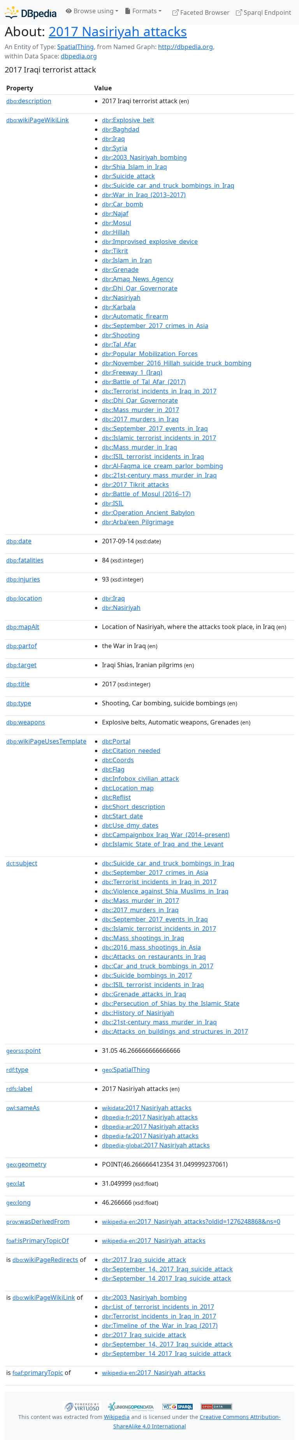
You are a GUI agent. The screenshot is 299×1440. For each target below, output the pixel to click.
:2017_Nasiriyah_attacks (154, 1240)
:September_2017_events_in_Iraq (155, 428)
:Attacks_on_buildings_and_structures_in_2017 (175, 1031)
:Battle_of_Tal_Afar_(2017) (144, 381)
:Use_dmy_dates (130, 825)
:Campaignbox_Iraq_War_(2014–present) (166, 834)
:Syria (114, 148)
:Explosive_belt (128, 120)
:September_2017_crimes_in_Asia (155, 325)
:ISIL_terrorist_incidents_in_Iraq (153, 456)
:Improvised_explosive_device (150, 241)
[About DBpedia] (30, 12)
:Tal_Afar (119, 344)
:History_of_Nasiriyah (138, 1012)
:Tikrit (115, 251)
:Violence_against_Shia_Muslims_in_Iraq (165, 891)
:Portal (116, 741)
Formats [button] (144, 11)
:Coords (118, 760)
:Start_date (122, 816)
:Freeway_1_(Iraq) (132, 372)
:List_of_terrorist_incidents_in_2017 (158, 1307)
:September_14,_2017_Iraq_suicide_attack (167, 1269)
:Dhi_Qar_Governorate (140, 288)
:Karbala (118, 307)
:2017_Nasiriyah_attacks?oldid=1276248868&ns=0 (191, 1221)
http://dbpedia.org (185, 46)
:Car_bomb (122, 204)
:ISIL (112, 503)
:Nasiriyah (121, 297)
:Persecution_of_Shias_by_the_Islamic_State (170, 1003)
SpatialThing (75, 46)
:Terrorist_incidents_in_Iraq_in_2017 (159, 391)
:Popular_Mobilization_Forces (150, 353)
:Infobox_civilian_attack (140, 778)
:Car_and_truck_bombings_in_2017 (157, 966)
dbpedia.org (79, 56)
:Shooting (121, 335)
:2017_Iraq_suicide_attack (144, 1259)
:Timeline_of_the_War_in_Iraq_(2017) (160, 1325)
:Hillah (116, 232)
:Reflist (116, 797)
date (19, 541)
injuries (23, 579)
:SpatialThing (126, 1069)
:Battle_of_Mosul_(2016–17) (146, 494)
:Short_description (133, 806)
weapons (25, 722)
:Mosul (116, 223)
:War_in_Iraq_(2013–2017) (144, 194)
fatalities (25, 560)
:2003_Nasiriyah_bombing (144, 157)
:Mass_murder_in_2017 (140, 409)
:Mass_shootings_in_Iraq (143, 938)
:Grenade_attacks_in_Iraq (144, 994)
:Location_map (128, 788)
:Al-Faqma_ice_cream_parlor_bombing (162, 466)
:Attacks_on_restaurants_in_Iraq (154, 956)
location (24, 598)
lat (15, 1183)
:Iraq (113, 138)
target (21, 665)
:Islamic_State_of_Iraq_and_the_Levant (162, 844)
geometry (26, 1164)
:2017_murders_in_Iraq (140, 419)
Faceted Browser (204, 12)
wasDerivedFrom (38, 1221)
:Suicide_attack (128, 176)
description (28, 101)
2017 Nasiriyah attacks (118, 31)
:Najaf (115, 213)
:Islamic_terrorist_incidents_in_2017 (159, 438)
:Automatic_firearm (135, 316)
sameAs (23, 1107)
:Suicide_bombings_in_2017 (147, 975)
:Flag (113, 769)
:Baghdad (120, 129)
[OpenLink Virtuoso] (81, 1406)
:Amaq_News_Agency (137, 279)
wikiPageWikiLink (37, 120)
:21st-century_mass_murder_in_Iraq (159, 475)
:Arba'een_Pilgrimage (138, 522)
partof (21, 646)
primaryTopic (37, 1372)
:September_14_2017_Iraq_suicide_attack (166, 1278)
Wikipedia (117, 1417)
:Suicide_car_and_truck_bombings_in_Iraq (168, 185)
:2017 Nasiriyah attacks (147, 1107)
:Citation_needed (131, 750)
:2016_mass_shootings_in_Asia (151, 947)
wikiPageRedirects (45, 1259)
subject (21, 863)
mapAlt (22, 626)
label (19, 1088)
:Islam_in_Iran (127, 260)
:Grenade (120, 269)
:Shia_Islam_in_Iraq (134, 166)
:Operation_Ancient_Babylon (148, 512)
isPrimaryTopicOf (37, 1240)
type (18, 703)
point (23, 1050)
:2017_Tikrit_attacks (135, 484)
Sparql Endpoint (266, 12)
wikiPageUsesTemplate (46, 741)
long (18, 1202)
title (18, 684)
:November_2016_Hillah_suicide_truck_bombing (177, 363)
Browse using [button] (93, 11)
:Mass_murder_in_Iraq (139, 447)
